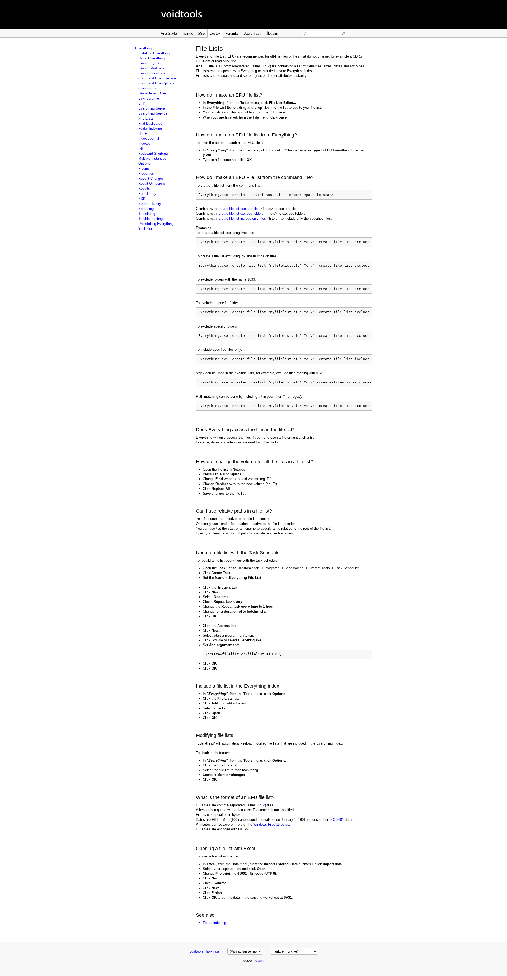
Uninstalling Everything (155, 224)
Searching (146, 209)
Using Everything (151, 58)
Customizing (147, 88)
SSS (201, 33)
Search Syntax (149, 63)
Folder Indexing (150, 128)
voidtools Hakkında (204, 951)
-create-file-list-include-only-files (242, 218)
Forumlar (232, 33)
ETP (141, 103)
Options (144, 163)
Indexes (144, 143)
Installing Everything (154, 53)
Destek (215, 33)
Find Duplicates (150, 123)
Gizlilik (259, 960)
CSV (261, 805)
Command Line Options (156, 83)
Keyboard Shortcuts (153, 153)
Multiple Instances (152, 158)
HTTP (142, 133)
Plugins (144, 168)
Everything (143, 48)
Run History (147, 194)
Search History (149, 204)
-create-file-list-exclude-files (239, 209)
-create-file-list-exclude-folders (241, 213)
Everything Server (152, 108)
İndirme (187, 33)
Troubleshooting (150, 219)
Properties (146, 174)
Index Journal (148, 138)
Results (144, 189)
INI (140, 148)
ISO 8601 (336, 820)
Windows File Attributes (271, 824)
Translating (146, 214)
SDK (141, 199)
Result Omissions (152, 184)
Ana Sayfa (169, 33)
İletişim (272, 33)
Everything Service (152, 113)
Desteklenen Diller (152, 93)
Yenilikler (145, 229)
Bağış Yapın (252, 33)
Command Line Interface (157, 78)
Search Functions (151, 73)
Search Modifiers (151, 68)
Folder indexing (214, 923)
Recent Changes (151, 179)
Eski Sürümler (149, 98)
